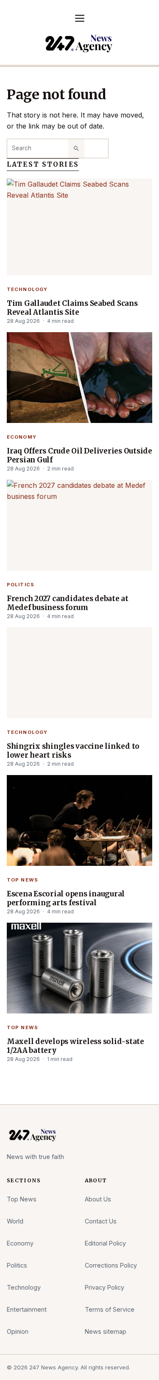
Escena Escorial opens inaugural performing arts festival (66, 898)
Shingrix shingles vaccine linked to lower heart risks (73, 751)
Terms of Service (109, 1309)
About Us (98, 1199)
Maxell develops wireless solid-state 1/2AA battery (75, 1046)
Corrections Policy (111, 1265)
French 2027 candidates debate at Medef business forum (67, 603)
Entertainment (27, 1309)
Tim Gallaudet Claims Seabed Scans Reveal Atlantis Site (72, 308)
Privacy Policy (104, 1287)
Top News (22, 880)
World (15, 1221)
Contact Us (101, 1221)
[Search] (76, 148)
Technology (27, 289)
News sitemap (105, 1331)
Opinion (17, 1331)
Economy (21, 437)
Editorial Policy (105, 1243)
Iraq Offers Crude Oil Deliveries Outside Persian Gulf (79, 456)
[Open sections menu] (79, 18)
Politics (20, 585)
